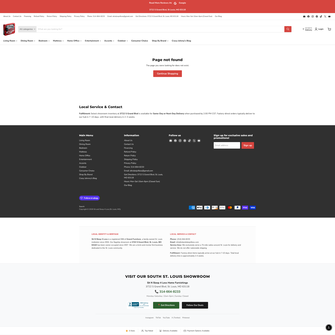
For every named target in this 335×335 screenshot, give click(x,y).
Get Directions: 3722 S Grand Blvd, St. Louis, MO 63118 (157, 16)
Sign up (248, 145)
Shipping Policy (65, 16)
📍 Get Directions (166, 305)
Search (81, 206)
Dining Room (27, 40)
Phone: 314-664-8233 (96, 16)
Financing (27, 16)
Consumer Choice (139, 40)
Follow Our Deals (194, 305)
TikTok (158, 318)
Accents (108, 40)
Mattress (57, 40)
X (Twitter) (176, 318)
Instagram (149, 318)
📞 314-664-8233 (167, 292)
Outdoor (122, 40)
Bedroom (43, 40)
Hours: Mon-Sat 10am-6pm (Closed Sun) (196, 16)
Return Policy (52, 16)
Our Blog (218, 16)
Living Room (9, 40)
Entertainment (92, 40)
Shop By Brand (159, 40)
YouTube (166, 318)
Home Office (73, 40)
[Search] (287, 29)
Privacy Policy (79, 16)
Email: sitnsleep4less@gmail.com (120, 16)
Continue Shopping (167, 73)
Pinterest (186, 318)
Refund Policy (39, 16)
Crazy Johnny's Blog (181, 40)
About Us (6, 16)
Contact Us (17, 16)
